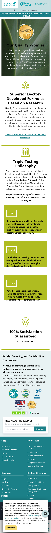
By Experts (5, 446)
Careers (30, 498)
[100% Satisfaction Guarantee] (25, 393)
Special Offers (7, 457)
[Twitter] (5, 495)
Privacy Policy (32, 516)
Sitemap (30, 495)
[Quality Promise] (31, 404)
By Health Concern (9, 450)
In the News (32, 478)
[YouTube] (7, 495)
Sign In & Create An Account (35, 447)
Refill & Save (32, 452)
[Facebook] (2, 495)
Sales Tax (31, 459)
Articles (4, 482)
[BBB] (37, 393)
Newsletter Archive (9, 489)
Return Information (35, 456)
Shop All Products (8, 460)
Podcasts (5, 485)
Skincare (5, 453)
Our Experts (6, 492)
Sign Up (39, 429)
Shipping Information (36, 462)
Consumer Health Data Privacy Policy (36, 490)
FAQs (3, 478)
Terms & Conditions (13, 518)
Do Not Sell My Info (35, 466)
